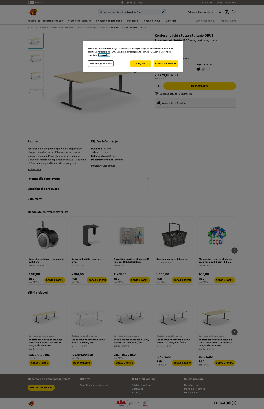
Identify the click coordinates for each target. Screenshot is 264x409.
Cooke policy (104, 55)
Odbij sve (140, 63)
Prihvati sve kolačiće (165, 63)
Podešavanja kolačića (101, 63)
